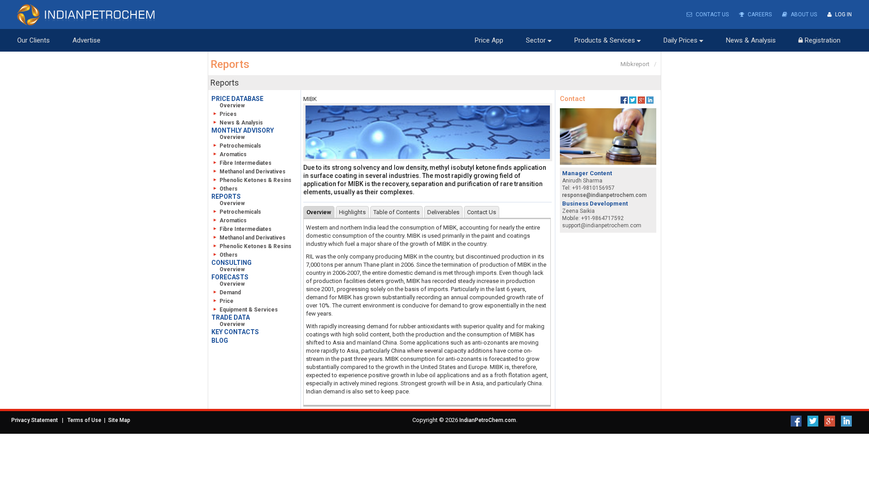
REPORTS (226, 196)
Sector (537, 40)
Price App (489, 40)
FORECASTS (229, 277)
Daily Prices (681, 40)
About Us (803, 14)
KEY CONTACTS (235, 332)
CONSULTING (231, 262)
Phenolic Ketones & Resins (255, 180)
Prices (228, 114)
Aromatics (233, 154)
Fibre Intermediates (246, 163)
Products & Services (605, 40)
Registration (821, 40)
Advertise (86, 40)
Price (227, 301)
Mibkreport (635, 64)
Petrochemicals (240, 146)
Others (229, 189)
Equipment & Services (249, 310)
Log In (843, 14)
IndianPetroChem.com (487, 420)
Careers (759, 14)
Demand (230, 292)
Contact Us (711, 14)
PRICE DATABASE (237, 98)
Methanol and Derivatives (253, 171)
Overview (232, 105)
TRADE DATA (230, 317)
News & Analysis (751, 40)
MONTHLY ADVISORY (242, 130)
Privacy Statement (34, 420)
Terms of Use (84, 420)
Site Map (119, 420)
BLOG (219, 340)
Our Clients (33, 40)
